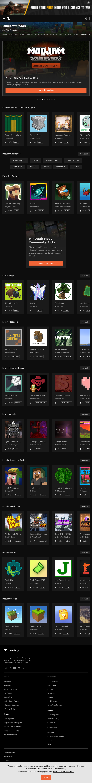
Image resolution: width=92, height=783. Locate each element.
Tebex (49, 740)
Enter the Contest (46, 90)
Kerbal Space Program (12, 701)
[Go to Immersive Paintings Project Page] (63, 129)
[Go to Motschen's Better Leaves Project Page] (63, 481)
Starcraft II (8, 697)
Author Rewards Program (13, 727)
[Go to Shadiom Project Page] (38, 297)
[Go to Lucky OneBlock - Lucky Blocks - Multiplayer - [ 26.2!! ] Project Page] (63, 620)
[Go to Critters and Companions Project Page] (13, 197)
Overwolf (50, 732)
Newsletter (51, 693)
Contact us (51, 723)
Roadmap (51, 697)
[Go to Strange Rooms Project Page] (63, 435)
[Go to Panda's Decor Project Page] (38, 129)
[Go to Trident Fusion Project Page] (13, 389)
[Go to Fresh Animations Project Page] (13, 481)
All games (7, 681)
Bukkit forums (52, 701)
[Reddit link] (28, 668)
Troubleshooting (53, 719)
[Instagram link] (5, 668)
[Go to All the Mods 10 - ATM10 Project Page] (13, 528)
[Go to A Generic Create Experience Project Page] (38, 343)
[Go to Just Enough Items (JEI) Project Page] (63, 574)
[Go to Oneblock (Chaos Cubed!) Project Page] (13, 620)
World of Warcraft (10, 689)
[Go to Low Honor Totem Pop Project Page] (38, 389)
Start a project (9, 719)
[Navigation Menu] (3, 18)
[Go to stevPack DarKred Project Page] (63, 389)
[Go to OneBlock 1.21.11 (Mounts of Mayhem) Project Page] (38, 620)
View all (85, 276)
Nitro (49, 744)
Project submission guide (13, 723)
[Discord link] (18, 668)
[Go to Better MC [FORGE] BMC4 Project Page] (63, 528)
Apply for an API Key (11, 730)
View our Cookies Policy (63, 771)
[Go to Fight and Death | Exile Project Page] (13, 435)
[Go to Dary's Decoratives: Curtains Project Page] (13, 129)
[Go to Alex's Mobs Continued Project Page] (13, 297)
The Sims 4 (8, 693)
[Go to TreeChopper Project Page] (63, 297)
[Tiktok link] (9, 668)
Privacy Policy (8, 756)
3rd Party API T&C (10, 734)
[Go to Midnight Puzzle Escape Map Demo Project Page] (38, 435)
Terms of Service (9, 752)
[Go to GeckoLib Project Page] (13, 574)
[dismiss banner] (88, 2)
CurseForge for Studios (55, 736)
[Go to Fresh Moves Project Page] (38, 481)
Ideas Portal (51, 685)
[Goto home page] (9, 18)
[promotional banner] (46, 7)
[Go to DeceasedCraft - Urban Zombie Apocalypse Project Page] (38, 528)
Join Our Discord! (53, 681)
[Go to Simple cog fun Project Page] (13, 343)
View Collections (46, 263)
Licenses (7, 760)
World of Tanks (9, 709)
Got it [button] (46, 777)
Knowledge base (53, 715)
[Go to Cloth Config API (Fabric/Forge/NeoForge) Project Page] (38, 574)
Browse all (83, 154)
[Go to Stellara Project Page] (38, 197)
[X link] (23, 668)
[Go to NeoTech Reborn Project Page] (63, 343)
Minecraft (7, 685)
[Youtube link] (14, 668)
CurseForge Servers (54, 705)
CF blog (50, 689)
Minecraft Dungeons (11, 705)
